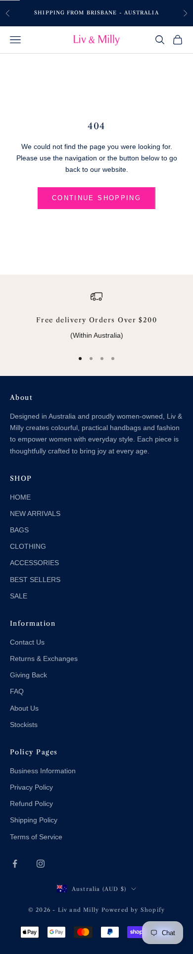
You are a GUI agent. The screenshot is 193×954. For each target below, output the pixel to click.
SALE (18, 596)
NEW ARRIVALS (35, 513)
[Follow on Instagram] (41, 864)
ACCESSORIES (34, 563)
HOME (20, 497)
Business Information (43, 771)
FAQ (17, 691)
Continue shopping (96, 198)
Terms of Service (36, 837)
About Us (24, 708)
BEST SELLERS (35, 580)
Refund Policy (31, 803)
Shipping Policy (33, 820)
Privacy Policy (31, 787)
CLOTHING (28, 546)
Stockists (24, 725)
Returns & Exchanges (44, 658)
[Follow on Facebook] (15, 864)
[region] (96, 316)
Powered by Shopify (133, 909)
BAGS (19, 530)
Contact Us (27, 642)
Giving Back (28, 675)
